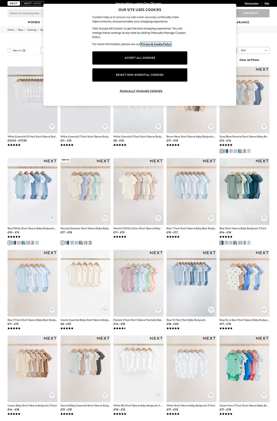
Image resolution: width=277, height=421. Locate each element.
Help (267, 3)
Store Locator (252, 3)
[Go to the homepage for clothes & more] (14, 3)
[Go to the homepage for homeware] (32, 3)
